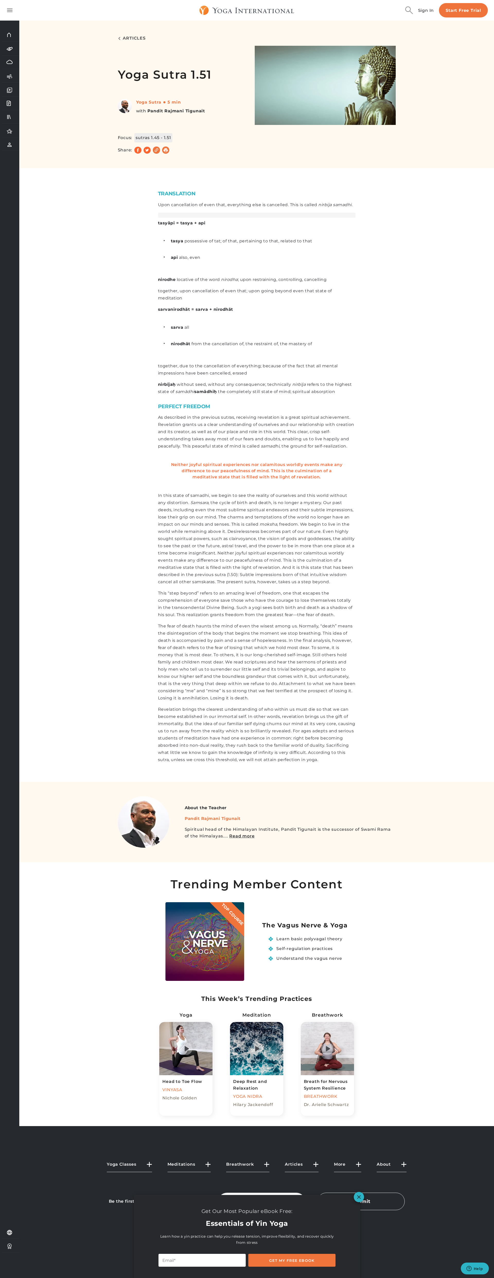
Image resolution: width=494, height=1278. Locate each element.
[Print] (165, 150)
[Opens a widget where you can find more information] (475, 1269)
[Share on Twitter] (147, 150)
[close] (359, 1197)
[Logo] (247, 10)
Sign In (426, 10)
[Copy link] (156, 150)
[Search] (409, 10)
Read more (241, 836)
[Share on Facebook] (138, 150)
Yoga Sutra (148, 102)
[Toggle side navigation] (9, 10)
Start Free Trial (463, 10)
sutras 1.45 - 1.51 (153, 137)
